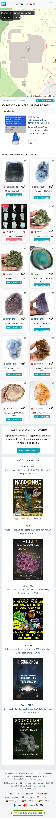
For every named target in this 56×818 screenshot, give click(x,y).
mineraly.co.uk (35, 793)
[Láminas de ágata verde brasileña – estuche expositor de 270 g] (42, 258)
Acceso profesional (41, 776)
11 (28, 100)
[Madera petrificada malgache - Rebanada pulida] (14, 393)
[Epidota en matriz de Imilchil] (14, 258)
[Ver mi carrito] (26, 4)
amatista (10, 318)
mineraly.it (29, 797)
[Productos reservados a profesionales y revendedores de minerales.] (24, 231)
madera (9, 408)
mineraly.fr (17, 793)
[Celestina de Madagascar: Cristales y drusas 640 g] (42, 171)
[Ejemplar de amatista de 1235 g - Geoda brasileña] (14, 303)
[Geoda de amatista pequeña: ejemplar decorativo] (42, 303)
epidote (37, 231)
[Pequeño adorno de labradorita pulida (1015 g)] (14, 171)
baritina (38, 363)
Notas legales (22, 773)
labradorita (11, 186)
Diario (7, 100)
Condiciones (9, 773)
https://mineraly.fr (28, 788)
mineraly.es (44, 797)
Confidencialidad (37, 773)
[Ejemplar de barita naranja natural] (42, 393)
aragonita (11, 231)
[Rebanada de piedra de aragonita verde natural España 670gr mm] (14, 216)
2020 (15, 100)
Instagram (39, 783)
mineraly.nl (13, 800)
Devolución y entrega (22, 776)
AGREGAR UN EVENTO (28, 450)
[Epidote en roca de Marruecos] (42, 216)
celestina (38, 186)
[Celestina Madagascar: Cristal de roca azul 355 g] (14, 348)
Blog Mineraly (12, 783)
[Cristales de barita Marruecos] (42, 348)
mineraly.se (45, 800)
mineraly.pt (29, 800)
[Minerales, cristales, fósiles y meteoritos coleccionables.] (3, 4)
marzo (22, 100)
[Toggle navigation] (51, 4)
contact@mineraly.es (32, 786)
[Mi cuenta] (22, 4)
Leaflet (29, 96)
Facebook (26, 783)
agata (36, 273)
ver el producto (14, 195)
